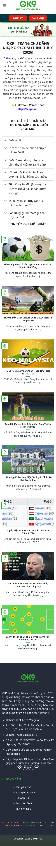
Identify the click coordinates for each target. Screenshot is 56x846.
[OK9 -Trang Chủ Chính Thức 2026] (28, 5)
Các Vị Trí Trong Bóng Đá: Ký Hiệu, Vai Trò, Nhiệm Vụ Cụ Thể (28, 638)
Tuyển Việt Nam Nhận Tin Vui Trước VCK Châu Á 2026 (28, 531)
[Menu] (4, 5)
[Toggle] (5, 140)
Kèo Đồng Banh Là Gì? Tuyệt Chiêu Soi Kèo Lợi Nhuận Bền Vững (28, 266)
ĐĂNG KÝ (18, 18)
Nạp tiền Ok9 (24, 803)
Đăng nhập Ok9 (25, 792)
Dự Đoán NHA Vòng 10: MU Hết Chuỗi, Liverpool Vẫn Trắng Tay (28, 585)
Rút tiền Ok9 (23, 809)
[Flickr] (30, 767)
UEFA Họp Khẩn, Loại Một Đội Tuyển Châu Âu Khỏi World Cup (28, 478)
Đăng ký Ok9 (23, 787)
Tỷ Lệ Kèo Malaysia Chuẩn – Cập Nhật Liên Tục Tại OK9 (28, 372)
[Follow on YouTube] (25, 767)
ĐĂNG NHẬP (38, 18)
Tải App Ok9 (23, 798)
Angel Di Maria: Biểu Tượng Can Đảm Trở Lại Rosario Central (28, 425)
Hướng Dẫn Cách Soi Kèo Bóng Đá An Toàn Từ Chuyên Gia (28, 319)
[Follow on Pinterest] (19, 767)
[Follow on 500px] (36, 767)
